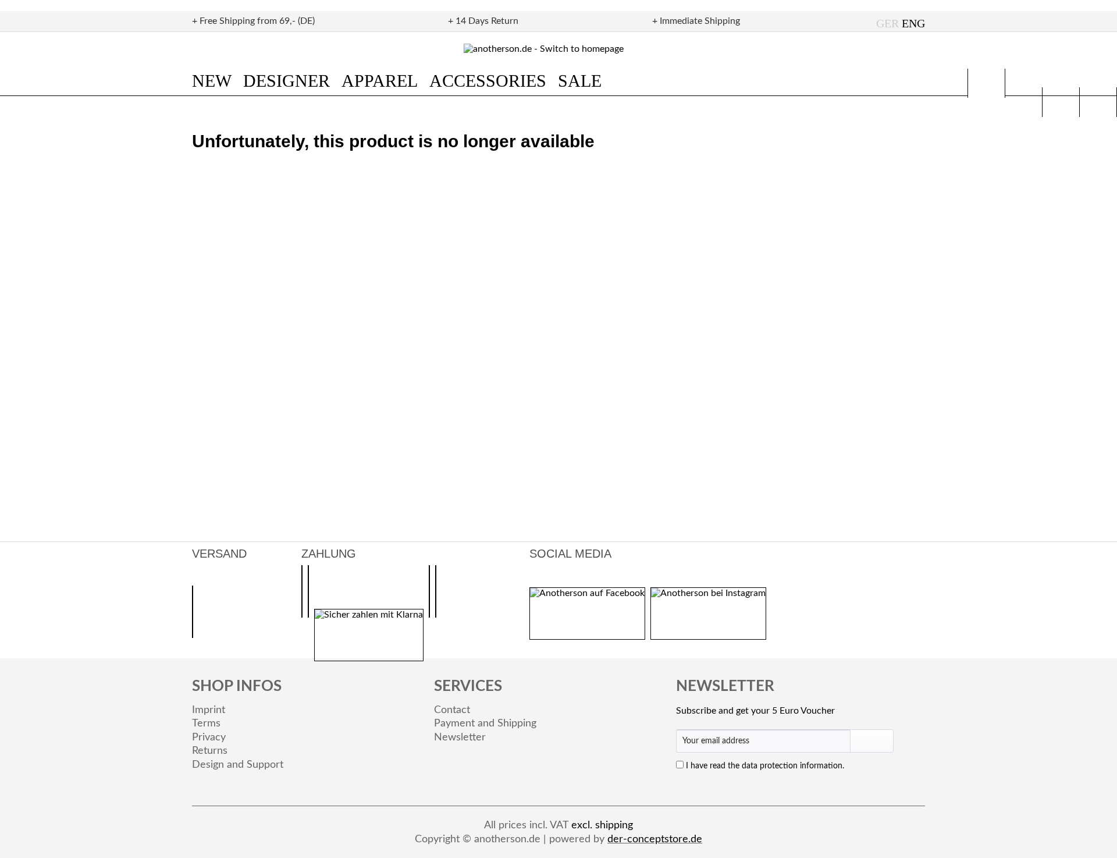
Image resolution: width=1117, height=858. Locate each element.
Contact (452, 710)
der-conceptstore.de (654, 839)
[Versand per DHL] (192, 612)
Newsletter (460, 737)
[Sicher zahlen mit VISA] (435, 591)
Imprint (208, 710)
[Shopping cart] (1098, 102)
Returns (209, 751)
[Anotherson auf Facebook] (587, 613)
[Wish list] (1024, 102)
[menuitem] (217, 80)
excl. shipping (602, 825)
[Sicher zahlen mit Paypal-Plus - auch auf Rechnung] (302, 591)
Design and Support (237, 765)
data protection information (792, 766)
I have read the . (765, 766)
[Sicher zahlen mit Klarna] (369, 635)
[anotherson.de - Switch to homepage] (559, 49)
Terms (206, 723)
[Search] (986, 83)
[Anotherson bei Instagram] (708, 613)
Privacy (209, 737)
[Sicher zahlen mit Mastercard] (429, 591)
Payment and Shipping (485, 723)
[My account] (1061, 102)
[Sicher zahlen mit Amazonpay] (308, 591)
